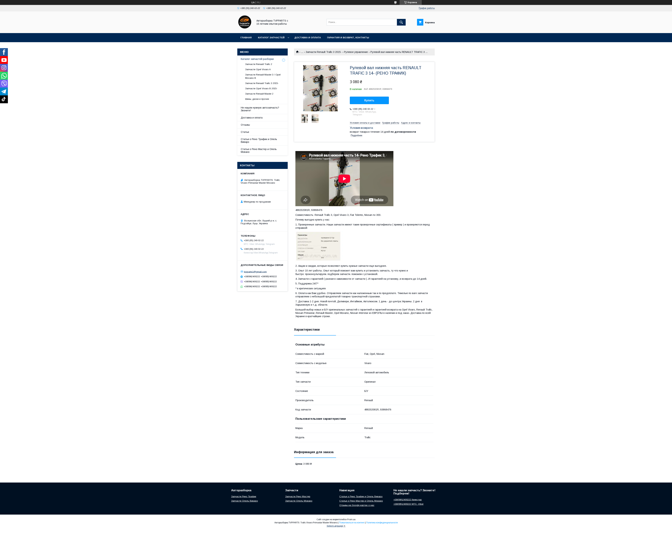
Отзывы (245, 124)
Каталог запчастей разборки (257, 59)
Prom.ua (351, 519)
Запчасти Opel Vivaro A (258, 69)
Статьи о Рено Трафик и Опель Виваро (259, 140)
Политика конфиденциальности (382, 522)
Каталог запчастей (271, 37)
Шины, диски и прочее (257, 99)
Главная (246, 37)
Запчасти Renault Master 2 (259, 93)
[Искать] (401, 22)
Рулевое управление (356, 52)
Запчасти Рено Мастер (297, 496)
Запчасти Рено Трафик (243, 496)
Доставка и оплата (307, 37)
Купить (369, 100)
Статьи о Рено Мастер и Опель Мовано (259, 150)
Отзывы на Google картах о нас (356, 505)
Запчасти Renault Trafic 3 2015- (324, 52)
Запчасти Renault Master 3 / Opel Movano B (263, 76)
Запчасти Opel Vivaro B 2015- (261, 88)
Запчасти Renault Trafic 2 (258, 64)
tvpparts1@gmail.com (255, 271)
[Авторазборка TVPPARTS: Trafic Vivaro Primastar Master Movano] (244, 28)
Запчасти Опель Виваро (244, 501)
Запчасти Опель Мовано (298, 501)
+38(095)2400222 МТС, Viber (408, 504)
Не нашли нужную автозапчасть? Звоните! (260, 109)
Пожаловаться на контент (352, 522)
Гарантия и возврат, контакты (348, 37)
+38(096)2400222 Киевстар (407, 499)
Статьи (245, 132)
